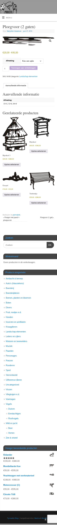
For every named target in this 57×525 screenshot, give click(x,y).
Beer (10, 428)
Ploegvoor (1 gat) (47, 217)
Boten (8, 302)
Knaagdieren (11, 327)
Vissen (9, 389)
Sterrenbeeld (11, 375)
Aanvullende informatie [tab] (16, 85)
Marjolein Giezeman (14, 31)
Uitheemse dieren (14, 380)
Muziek (9, 346)
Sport (8, 370)
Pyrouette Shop (13, 518)
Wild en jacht (11, 423)
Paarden (9, 351)
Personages (11, 356)
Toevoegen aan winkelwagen (23, 68)
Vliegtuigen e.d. (13, 394)
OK (49, 245)
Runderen (10, 365)
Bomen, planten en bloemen (18, 298)
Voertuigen (10, 399)
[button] (50, 40)
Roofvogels (13, 418)
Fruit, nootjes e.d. (13, 312)
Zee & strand (11, 438)
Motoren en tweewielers (16, 341)
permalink (16, 215)
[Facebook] (45, 520)
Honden (9, 317)
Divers (9, 307)
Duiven (11, 409)
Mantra (37, 518)
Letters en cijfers (13, 336)
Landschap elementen (28, 76)
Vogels (9, 404)
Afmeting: (10, 61)
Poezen (9, 360)
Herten (11, 433)
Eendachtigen (14, 413)
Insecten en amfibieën (16, 322)
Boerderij (10, 288)
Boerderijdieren (12, 293)
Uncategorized (12, 384)
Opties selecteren (11, 164)
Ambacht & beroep (14, 278)
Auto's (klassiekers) (15, 283)
